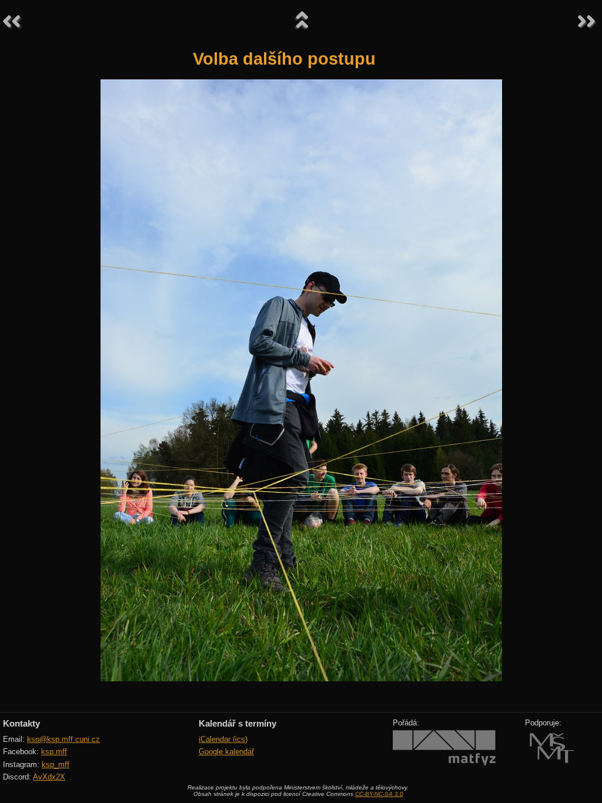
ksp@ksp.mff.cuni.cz (63, 739)
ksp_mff (55, 764)
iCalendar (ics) (223, 739)
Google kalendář (226, 751)
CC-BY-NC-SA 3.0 (379, 794)
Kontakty (21, 723)
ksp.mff (54, 751)
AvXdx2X (49, 776)
